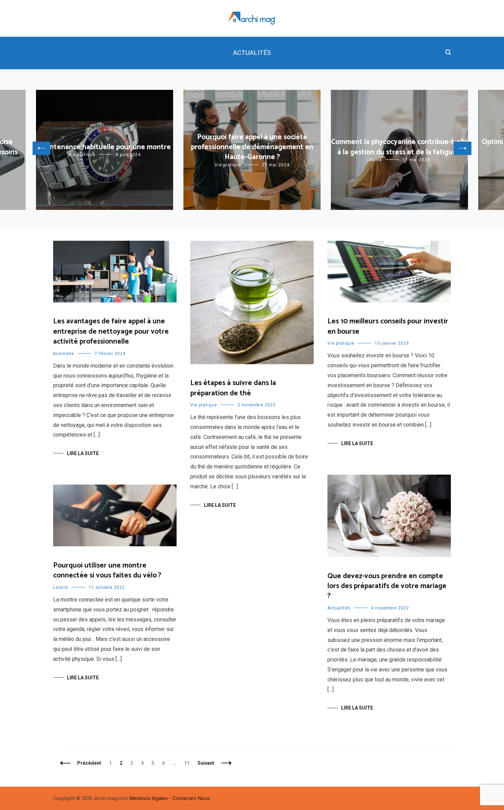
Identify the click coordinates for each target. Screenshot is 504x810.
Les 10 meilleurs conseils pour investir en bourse (387, 326)
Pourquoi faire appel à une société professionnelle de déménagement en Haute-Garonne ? (252, 147)
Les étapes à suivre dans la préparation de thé (233, 388)
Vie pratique (82, 154)
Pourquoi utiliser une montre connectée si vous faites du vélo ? (107, 570)
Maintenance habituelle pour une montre (104, 147)
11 (188, 763)
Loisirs (60, 587)
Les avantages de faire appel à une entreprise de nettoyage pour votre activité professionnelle (111, 331)
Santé (375, 159)
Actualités (252, 53)
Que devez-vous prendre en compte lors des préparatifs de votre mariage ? (386, 586)
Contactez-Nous (191, 798)
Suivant (205, 763)
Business (63, 353)
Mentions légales (149, 798)
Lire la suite (83, 453)
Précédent (89, 763)
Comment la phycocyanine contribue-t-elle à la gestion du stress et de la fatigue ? (399, 147)
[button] (41, 148)
